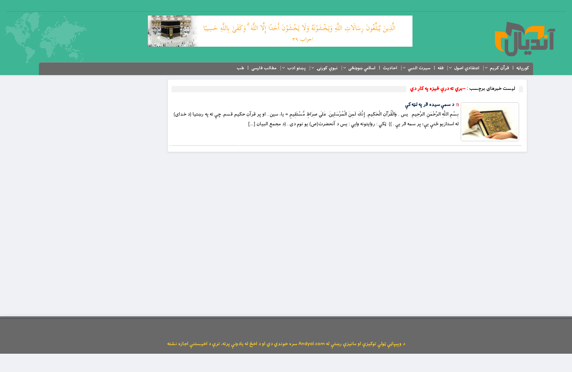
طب (240, 68)
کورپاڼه (522, 68)
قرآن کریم (499, 68)
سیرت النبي (419, 68)
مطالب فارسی (264, 68)
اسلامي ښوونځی (361, 68)
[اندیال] (524, 39)
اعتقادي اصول (466, 68)
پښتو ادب (296, 68)
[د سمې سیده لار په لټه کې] (490, 121)
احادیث (390, 68)
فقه (441, 68)
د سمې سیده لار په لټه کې (429, 104)
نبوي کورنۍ (327, 68)
